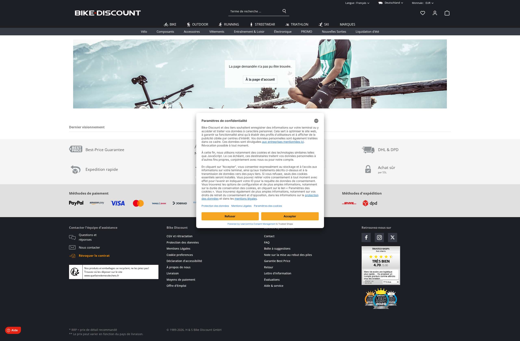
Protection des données (183, 242)
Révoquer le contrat (94, 255)
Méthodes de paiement (88, 193)
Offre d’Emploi (176, 286)
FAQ (267, 242)
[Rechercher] (284, 11)
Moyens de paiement (181, 279)
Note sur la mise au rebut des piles (288, 255)
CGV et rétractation (180, 236)
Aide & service (273, 286)
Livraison (173, 273)
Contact (269, 236)
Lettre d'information (277, 273)
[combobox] (254, 11)
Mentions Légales (178, 248)
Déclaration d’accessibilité (184, 261)
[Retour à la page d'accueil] (108, 12)
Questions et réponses (87, 237)
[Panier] (446, 12)
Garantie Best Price (277, 261)
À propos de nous (179, 267)
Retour (268, 267)
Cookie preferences (180, 255)
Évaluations (272, 279)
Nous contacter (89, 247)
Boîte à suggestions (277, 248)
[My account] (435, 12)
